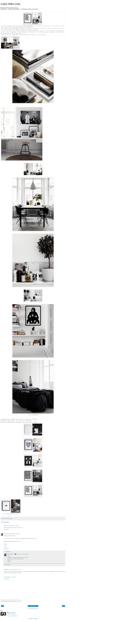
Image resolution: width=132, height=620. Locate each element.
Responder (6, 529)
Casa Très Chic (10, 554)
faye (5, 525)
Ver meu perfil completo (12, 615)
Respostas (8, 551)
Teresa (5, 533)
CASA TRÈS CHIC (10, 4)
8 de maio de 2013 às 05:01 (22, 554)
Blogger (36, 618)
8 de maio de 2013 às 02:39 (15, 569)
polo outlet (13, 577)
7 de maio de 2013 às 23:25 (12, 525)
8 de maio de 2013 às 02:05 (13, 533)
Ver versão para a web (33, 608)
